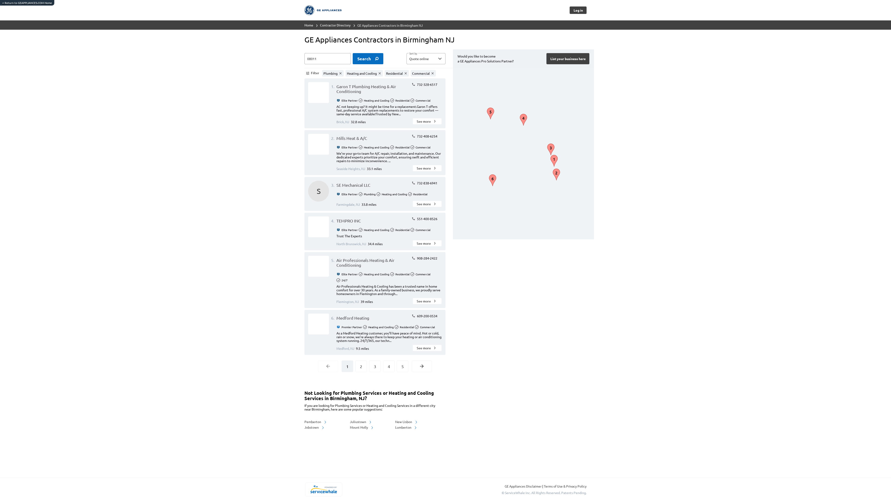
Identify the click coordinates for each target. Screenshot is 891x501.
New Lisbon (404, 422)
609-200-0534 (426, 316)
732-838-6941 (426, 183)
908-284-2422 (426, 258)
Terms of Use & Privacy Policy (565, 486)
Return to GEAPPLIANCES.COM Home (27, 3)
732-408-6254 (426, 136)
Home (308, 25)
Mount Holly (359, 427)
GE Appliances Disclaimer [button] (523, 486)
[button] (426, 58)
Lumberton (403, 427)
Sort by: (413, 53)
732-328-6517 (426, 84)
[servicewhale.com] (323, 489)
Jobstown (312, 427)
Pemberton (313, 422)
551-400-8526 (426, 219)
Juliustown (358, 422)
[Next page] (422, 366)
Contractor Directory (335, 25)
